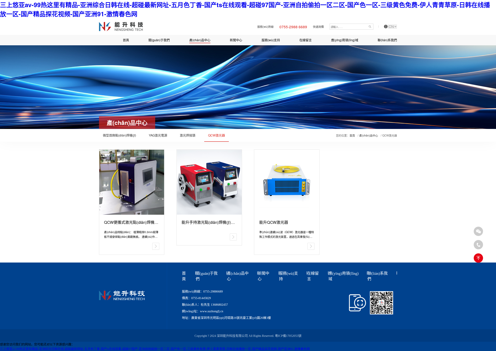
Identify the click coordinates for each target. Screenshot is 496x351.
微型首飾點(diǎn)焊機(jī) (119, 135)
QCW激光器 (216, 135)
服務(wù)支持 (271, 40)
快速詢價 (318, 26)
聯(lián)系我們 (387, 40)
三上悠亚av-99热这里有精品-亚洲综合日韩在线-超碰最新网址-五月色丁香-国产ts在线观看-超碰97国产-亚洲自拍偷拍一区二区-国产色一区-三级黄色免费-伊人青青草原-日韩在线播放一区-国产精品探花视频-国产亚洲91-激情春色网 (155, 349)
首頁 (126, 40)
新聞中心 (236, 40)
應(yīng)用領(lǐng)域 (344, 40)
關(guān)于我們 (159, 40)
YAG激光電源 (158, 135)
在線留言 (305, 40)
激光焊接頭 (187, 135)
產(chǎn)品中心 (199, 40)
